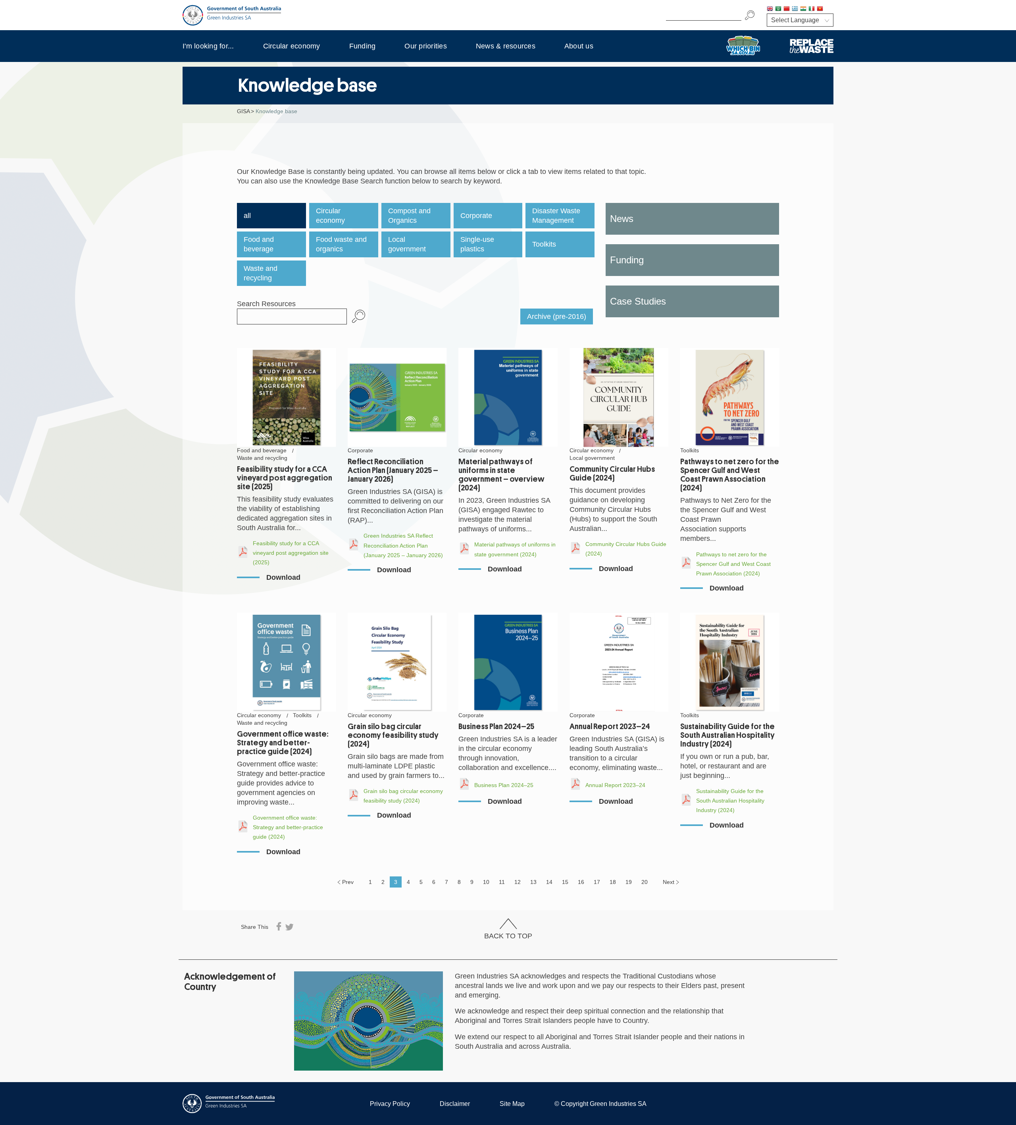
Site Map (512, 1103)
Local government (407, 244)
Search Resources (266, 304)
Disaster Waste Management (556, 215)
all (247, 216)
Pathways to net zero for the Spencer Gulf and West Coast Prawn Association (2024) (729, 474)
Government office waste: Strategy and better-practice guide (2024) (283, 743)
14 (549, 882)
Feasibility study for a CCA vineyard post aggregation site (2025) (284, 478)
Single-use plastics (477, 244)
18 (613, 882)
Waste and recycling (260, 273)
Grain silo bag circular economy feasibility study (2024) (393, 735)
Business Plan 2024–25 (496, 726)
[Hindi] (803, 9)
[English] (770, 9)
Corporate (476, 216)
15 (565, 882)
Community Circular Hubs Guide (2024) (612, 473)
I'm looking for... (208, 46)
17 (597, 882)
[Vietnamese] (820, 9)
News (621, 218)
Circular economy (291, 46)
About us (578, 46)
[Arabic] (778, 9)
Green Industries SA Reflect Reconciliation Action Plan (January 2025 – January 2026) (403, 545)
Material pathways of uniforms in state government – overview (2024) (501, 474)
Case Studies (638, 301)
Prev (348, 882)
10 (486, 882)
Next (668, 882)
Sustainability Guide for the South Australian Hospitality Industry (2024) (727, 735)
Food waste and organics (341, 244)
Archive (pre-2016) (556, 316)
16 (581, 882)
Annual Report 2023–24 (610, 726)
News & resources (505, 46)
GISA (243, 111)
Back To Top (508, 936)
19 (628, 882)
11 (502, 882)
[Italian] (811, 9)
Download (283, 577)
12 (517, 882)
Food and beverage (259, 244)
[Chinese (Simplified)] (786, 9)
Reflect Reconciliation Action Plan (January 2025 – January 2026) (393, 470)
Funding (362, 46)
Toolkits (544, 244)
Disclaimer (455, 1103)
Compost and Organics (409, 215)
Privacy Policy (390, 1103)
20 (644, 882)
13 (533, 882)
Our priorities (425, 46)
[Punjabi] (828, 9)
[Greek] (795, 9)
